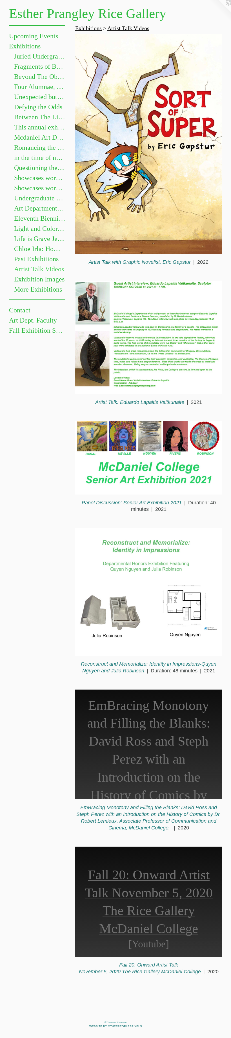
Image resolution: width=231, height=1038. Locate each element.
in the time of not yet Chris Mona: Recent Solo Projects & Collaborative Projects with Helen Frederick (39, 157)
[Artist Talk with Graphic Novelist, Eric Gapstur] (148, 144)
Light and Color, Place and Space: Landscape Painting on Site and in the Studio (39, 228)
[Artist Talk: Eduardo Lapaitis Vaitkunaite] (148, 337)
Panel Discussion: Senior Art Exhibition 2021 (132, 502)
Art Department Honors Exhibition (39, 208)
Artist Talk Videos (39, 269)
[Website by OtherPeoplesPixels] (219, 11)
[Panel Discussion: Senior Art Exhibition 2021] (148, 458)
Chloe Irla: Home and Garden (39, 248)
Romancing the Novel (39, 147)
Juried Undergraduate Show (39, 56)
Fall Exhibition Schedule (37, 330)
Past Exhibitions (36, 259)
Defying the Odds (38, 107)
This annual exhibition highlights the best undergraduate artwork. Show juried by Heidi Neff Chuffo (39, 127)
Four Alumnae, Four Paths (39, 86)
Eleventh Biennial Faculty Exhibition (39, 218)
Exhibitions (25, 46)
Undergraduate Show (39, 198)
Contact (19, 310)
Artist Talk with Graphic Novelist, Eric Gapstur (140, 262)
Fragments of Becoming (39, 66)
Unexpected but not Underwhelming (39, 96)
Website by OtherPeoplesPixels (115, 1026)
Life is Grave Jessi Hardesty (39, 238)
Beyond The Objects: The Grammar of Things (39, 76)
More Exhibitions (38, 289)
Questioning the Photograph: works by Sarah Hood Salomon (39, 167)
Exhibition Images (39, 279)
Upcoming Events (33, 36)
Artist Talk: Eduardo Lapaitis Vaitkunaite (139, 402)
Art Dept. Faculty (33, 320)
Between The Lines (39, 117)
